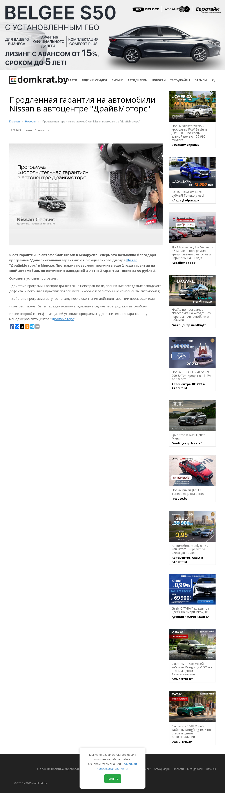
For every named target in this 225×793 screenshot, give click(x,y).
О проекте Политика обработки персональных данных (73, 769)
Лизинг (117, 80)
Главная (14, 121)
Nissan (131, 260)
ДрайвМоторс (63, 319)
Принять (113, 778)
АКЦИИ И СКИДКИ (94, 80)
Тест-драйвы (180, 80)
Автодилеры (137, 80)
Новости (159, 80)
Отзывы (200, 80)
